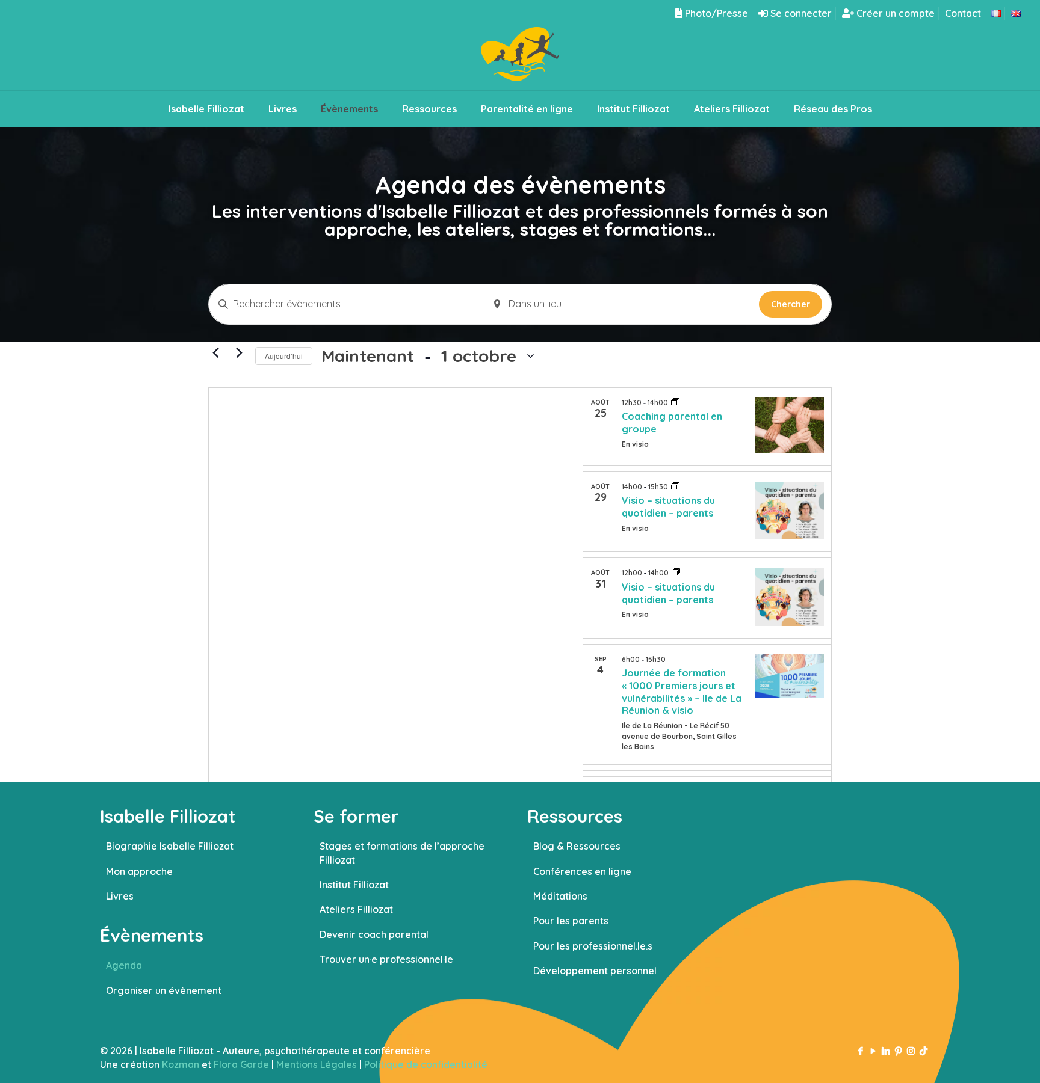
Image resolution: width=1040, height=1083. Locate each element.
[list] (707, 582)
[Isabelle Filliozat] (520, 58)
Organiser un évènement (163, 990)
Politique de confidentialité (426, 1064)
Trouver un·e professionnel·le (386, 959)
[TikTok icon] (923, 1051)
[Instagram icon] (910, 1051)
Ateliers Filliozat (356, 909)
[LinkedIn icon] (885, 1051)
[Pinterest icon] (898, 1051)
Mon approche (139, 871)
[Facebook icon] (860, 1051)
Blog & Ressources (577, 846)
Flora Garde (241, 1064)
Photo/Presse (715, 13)
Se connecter (800, 13)
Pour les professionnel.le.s (592, 946)
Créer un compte (894, 13)
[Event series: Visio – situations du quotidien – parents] (675, 486)
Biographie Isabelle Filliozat (170, 846)
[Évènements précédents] (215, 353)
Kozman (180, 1064)
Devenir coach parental (374, 934)
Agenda (124, 965)
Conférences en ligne (582, 871)
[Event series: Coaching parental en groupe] (675, 402)
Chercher (790, 304)
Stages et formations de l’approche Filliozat (402, 852)
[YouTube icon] (873, 1051)
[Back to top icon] (982, 1058)
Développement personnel (595, 971)
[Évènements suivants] (239, 353)
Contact (963, 13)
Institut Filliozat (354, 885)
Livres (120, 896)
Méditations (560, 896)
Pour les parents (570, 921)
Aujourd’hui (284, 356)
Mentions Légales (316, 1064)
